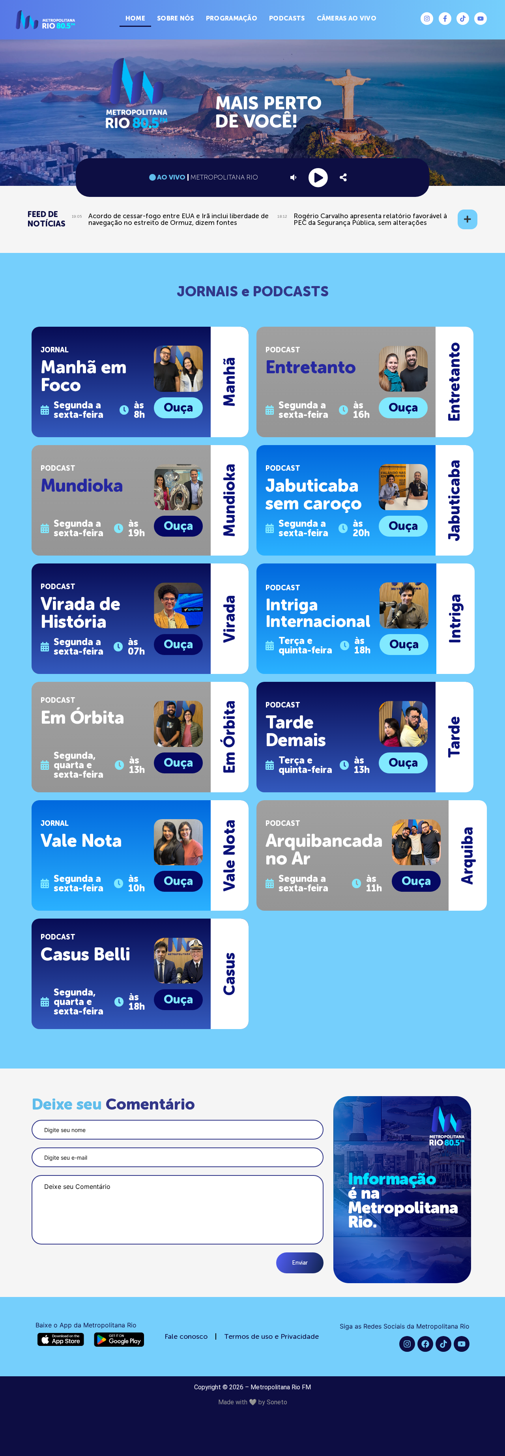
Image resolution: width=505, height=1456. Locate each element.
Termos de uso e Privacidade (271, 1336)
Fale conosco (186, 1336)
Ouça (178, 407)
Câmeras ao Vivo (347, 18)
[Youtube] (480, 18)
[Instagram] (427, 18)
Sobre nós (175, 18)
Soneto (277, 1402)
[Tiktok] (462, 18)
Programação (231, 18)
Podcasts (287, 18)
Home (135, 18)
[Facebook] (425, 1344)
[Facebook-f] (445, 18)
